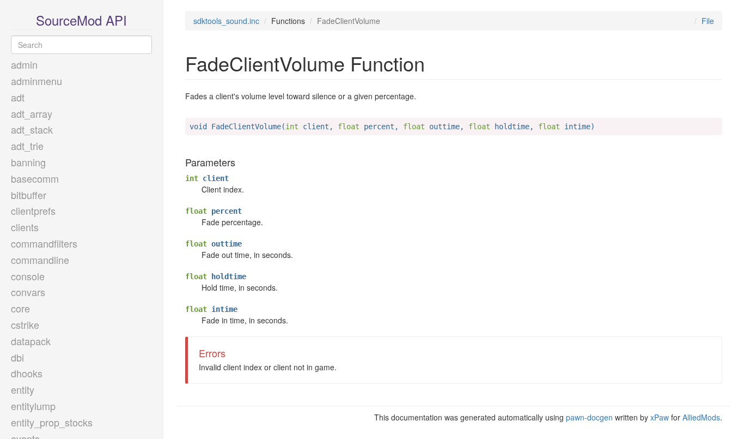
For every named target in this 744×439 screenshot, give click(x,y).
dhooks (26, 373)
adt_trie (27, 146)
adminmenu (36, 81)
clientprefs (33, 210)
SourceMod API (81, 19)
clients (25, 227)
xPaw (659, 417)
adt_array (31, 113)
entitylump (33, 406)
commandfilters (44, 243)
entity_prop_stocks (52, 422)
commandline (40, 259)
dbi (17, 357)
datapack (31, 341)
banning (28, 162)
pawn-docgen (589, 417)
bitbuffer (28, 195)
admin (24, 64)
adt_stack (32, 129)
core (20, 308)
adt (18, 97)
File (708, 20)
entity (22, 389)
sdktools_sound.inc (226, 20)
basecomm (35, 178)
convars (28, 292)
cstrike (25, 324)
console (28, 276)
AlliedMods (701, 417)
